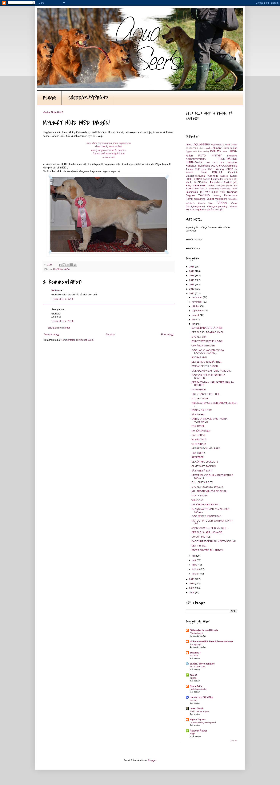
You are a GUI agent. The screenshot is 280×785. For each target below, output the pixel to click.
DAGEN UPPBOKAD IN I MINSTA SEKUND (213, 541)
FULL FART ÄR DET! (202, 482)
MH (235, 179)
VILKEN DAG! (198, 444)
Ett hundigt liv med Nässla (204, 630)
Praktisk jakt (230, 182)
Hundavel (191, 165)
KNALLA (217, 172)
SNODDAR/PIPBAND (88, 98)
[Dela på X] (68, 265)
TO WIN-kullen (209, 191)
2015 (192, 280)
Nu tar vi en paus (198, 666)
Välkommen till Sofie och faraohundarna (211, 641)
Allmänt (217, 147)
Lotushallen (217, 179)
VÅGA (67, 269)
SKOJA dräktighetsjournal (219, 185)
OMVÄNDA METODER (203, 345)
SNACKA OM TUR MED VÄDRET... (209, 528)
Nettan (55, 290)
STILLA (203, 188)
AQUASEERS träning (195, 148)
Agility (209, 148)
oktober (196, 306)
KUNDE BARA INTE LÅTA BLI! (206, 328)
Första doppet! (196, 633)
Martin (189, 182)
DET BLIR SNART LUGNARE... (207, 532)
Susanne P (195, 652)
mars (195, 564)
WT (187, 209)
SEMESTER (199, 185)
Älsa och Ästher (198, 730)
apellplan (194, 209)
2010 (192, 583)
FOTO (202, 155)
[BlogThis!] (64, 265)
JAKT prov (200, 169)
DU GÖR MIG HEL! (201, 536)
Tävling (193, 678)
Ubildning (217, 195)
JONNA (229, 169)
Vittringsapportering (217, 206)
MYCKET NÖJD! (199, 398)
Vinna (222, 203)
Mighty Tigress (198, 719)
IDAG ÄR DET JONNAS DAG (206, 516)
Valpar (210, 198)
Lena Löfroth (196, 708)
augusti (196, 315)
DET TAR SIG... (199, 545)
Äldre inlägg (167, 334)
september (197, 310)
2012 (192, 293)
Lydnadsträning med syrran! (203, 722)
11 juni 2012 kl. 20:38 (62, 321)
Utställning (58, 269)
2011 (192, 579)
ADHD (189, 144)
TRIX (222, 192)
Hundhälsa (204, 165)
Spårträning (192, 192)
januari (196, 573)
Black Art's (196, 686)
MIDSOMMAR (198, 389)
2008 (192, 592)
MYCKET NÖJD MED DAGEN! (207, 487)
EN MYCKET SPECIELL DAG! (206, 341)
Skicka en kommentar (59, 327)
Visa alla (233, 741)
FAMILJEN (215, 151)
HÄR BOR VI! (198, 435)
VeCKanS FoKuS (195, 203)
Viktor (211, 203)
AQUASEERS (202, 144)
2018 (192, 266)
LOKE (189, 179)
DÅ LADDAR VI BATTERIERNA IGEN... (211, 370)
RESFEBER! (197, 457)
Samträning (214, 188)
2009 (192, 588)
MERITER (228, 179)
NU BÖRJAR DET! (200, 430)
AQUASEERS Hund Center (224, 145)
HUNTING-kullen (194, 162)
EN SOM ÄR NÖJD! (201, 410)
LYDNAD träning (201, 179)
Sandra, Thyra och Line (202, 663)
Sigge (192, 733)
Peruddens (216, 182)
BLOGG (49, 98)
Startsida (110, 334)
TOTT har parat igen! (199, 711)
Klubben (224, 176)
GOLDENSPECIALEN (196, 159)
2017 (192, 271)
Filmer (216, 155)
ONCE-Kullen (201, 182)
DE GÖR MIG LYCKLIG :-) (204, 461)
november (197, 302)
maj (194, 555)
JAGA (214, 165)
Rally (188, 185)
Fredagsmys (196, 644)
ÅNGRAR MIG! (199, 357)
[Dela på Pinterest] (75, 265)
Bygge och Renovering (197, 151)
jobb (200, 209)
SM (235, 185)
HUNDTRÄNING (227, 158)
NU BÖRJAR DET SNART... (205, 504)
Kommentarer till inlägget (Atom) (77, 340)
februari (196, 569)
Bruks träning (230, 148)
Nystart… (194, 700)
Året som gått (217, 209)
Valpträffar (232, 199)
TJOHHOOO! (198, 453)
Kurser (233, 176)
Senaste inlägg (51, 334)
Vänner (233, 206)
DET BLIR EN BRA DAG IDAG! (207, 332)
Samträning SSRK (228, 189)
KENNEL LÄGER (196, 172)
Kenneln (213, 175)
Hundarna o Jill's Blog (201, 697)
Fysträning (232, 156)
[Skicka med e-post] (60, 265)
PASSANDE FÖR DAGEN (204, 366)
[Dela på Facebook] (71, 265)
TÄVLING (204, 195)
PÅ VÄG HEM (198, 414)
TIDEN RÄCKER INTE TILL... (206, 394)
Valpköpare (221, 199)
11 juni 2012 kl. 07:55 (62, 299)
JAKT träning (216, 169)
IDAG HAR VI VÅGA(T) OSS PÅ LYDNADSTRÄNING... (207, 351)
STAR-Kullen (192, 188)
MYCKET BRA (198, 337)
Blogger (152, 760)
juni (194, 324)
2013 (192, 289)
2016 (192, 275)
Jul (235, 169)
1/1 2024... (194, 655)
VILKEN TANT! (198, 439)
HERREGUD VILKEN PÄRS (205, 448)
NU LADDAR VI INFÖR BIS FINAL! (209, 491)
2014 (192, 284)
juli (193, 319)
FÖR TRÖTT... (198, 426)
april (194, 560)
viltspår (206, 209)
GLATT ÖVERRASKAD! (203, 466)
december (197, 297)
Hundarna (232, 162)
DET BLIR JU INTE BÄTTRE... (206, 362)
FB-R (225, 151)
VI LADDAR (197, 500)
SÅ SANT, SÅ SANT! (201, 470)
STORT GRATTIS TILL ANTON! (207, 550)
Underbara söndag (198, 689)
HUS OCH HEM (215, 162)
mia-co (193, 675)
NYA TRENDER (199, 495)
